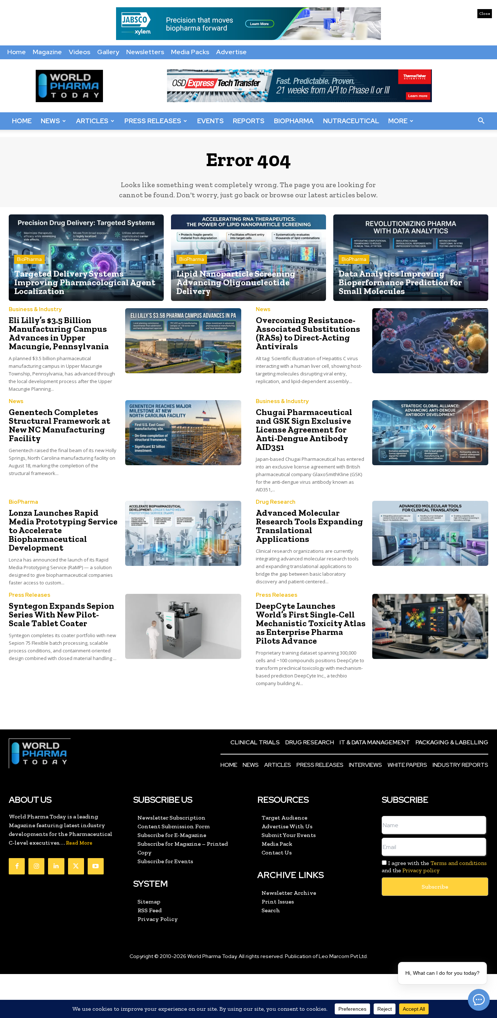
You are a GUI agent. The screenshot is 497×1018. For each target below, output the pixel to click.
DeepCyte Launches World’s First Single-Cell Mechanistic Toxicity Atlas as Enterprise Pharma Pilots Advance (311, 623)
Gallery (108, 52)
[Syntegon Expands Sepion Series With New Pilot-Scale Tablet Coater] (183, 626)
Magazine (47, 52)
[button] (481, 121)
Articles (92, 121)
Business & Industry (35, 309)
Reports (249, 121)
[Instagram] (36, 866)
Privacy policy (421, 870)
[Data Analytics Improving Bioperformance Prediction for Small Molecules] (410, 257)
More (397, 121)
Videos (79, 52)
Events (210, 121)
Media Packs (190, 52)
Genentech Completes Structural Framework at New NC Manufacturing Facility (59, 425)
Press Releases (152, 121)
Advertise (231, 52)
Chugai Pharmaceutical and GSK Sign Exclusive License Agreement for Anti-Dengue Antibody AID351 (304, 429)
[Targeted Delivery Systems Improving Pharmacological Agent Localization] (86, 257)
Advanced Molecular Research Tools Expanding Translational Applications (309, 525)
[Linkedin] (56, 866)
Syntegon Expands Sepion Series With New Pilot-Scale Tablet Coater (61, 614)
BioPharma (294, 121)
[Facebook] (17, 866)
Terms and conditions (458, 863)
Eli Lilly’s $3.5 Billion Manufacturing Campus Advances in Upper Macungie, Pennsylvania (59, 333)
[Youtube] (96, 866)
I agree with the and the (434, 866)
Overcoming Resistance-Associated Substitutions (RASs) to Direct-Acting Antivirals (308, 333)
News (50, 121)
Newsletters (145, 52)
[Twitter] (76, 866)
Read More (79, 843)
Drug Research (275, 502)
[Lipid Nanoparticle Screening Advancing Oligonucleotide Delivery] (248, 257)
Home (16, 52)
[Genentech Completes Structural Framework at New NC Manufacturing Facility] (183, 432)
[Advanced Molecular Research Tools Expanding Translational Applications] (430, 533)
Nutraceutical (351, 121)
